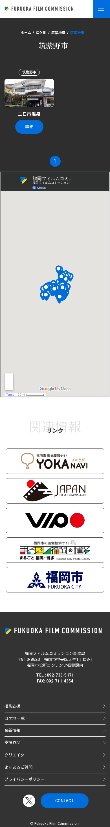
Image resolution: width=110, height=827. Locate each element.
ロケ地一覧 (15, 718)
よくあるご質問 (19, 767)
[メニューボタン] (101, 9)
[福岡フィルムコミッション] (39, 9)
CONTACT (64, 800)
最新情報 (13, 730)
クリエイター (16, 755)
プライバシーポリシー (25, 779)
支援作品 (13, 742)
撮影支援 (13, 706)
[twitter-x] (29, 801)
